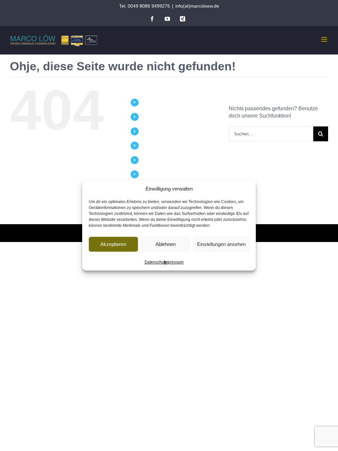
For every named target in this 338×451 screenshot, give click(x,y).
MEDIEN (151, 159)
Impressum (174, 262)
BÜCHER (151, 145)
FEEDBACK (154, 174)
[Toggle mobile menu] (324, 39)
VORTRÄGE (155, 116)
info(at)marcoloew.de (197, 6)
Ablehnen (165, 244)
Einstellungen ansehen (221, 244)
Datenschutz (156, 262)
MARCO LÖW (156, 102)
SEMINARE (154, 131)
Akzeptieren (113, 244)
